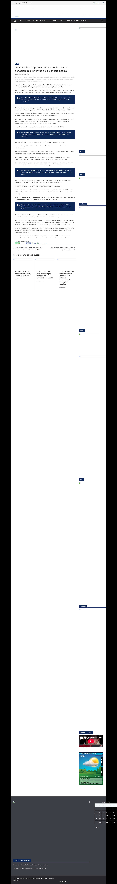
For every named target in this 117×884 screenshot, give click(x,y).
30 (114, 822)
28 (107, 822)
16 (114, 815)
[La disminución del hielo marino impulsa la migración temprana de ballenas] (45, 260)
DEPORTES (62, 20)
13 (103, 815)
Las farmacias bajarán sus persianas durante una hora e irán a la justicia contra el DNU (28, 249)
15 (110, 815)
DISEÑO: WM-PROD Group (40, 878)
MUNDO (69, 20)
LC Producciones (79, 20)
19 (100, 819)
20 (103, 819)
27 (103, 822)
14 (107, 815)
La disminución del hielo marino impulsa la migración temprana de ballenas (45, 274)
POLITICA (35, 20)
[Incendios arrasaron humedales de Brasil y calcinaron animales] (23, 260)
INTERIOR (42, 20)
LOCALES (27, 20)
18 (96, 819)
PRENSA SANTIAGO (28, 878)
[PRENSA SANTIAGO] (15, 20)
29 (110, 822)
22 (110, 819)
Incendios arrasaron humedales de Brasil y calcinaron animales (23, 273)
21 (107, 819)
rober (28, 74)
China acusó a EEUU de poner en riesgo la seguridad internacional (62, 249)
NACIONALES (53, 20)
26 (100, 822)
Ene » (97, 827)
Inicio (21, 20)
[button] (46, 20)
